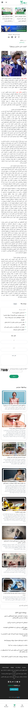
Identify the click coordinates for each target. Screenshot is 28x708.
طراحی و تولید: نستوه (13, 697)
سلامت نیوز (21, 2)
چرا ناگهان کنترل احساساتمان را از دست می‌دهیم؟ (14, 405)
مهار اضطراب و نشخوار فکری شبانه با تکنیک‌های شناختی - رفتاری (14, 542)
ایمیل (14, 348)
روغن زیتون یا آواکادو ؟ (20, 512)
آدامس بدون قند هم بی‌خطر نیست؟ (17, 428)
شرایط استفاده (5, 667)
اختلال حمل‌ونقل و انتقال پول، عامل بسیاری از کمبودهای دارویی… (20, 19)
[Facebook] (18, 37)
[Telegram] (12, 37)
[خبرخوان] (11, 682)
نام (14, 340)
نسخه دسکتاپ (14, 689)
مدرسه (15, 304)
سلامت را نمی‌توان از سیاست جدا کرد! (17, 645)
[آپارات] (19, 682)
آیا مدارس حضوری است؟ (18, 313)
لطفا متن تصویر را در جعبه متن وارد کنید (18, 369)
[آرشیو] (8, 682)
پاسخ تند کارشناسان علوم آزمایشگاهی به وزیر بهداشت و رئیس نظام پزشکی (15, 617)
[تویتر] (13, 682)
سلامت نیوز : (23, 78)
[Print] (8, 37)
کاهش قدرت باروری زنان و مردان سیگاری (16, 568)
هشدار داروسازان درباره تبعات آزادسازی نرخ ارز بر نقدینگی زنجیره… (7, 19)
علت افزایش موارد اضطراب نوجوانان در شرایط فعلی (14, 483)
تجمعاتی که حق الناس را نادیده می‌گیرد (17, 622)
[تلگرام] (17, 682)
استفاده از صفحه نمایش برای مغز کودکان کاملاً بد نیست (14, 594)
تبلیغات (12, 667)
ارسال (14, 376)
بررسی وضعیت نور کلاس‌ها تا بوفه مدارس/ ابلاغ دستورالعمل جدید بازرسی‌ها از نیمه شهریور (14, 318)
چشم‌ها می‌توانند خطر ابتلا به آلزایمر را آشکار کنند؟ (14, 656)
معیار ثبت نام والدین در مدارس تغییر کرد (14, 327)
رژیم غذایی (21, 42)
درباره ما (24, 667)
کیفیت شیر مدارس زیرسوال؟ (18, 47)
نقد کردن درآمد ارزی (23, 605)
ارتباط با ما (18, 667)
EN (6, 2)
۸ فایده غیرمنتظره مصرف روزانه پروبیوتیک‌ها (15, 640)
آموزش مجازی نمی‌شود (18, 330)
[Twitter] (15, 37)
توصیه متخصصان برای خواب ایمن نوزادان (16, 457)
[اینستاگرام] (15, 682)
